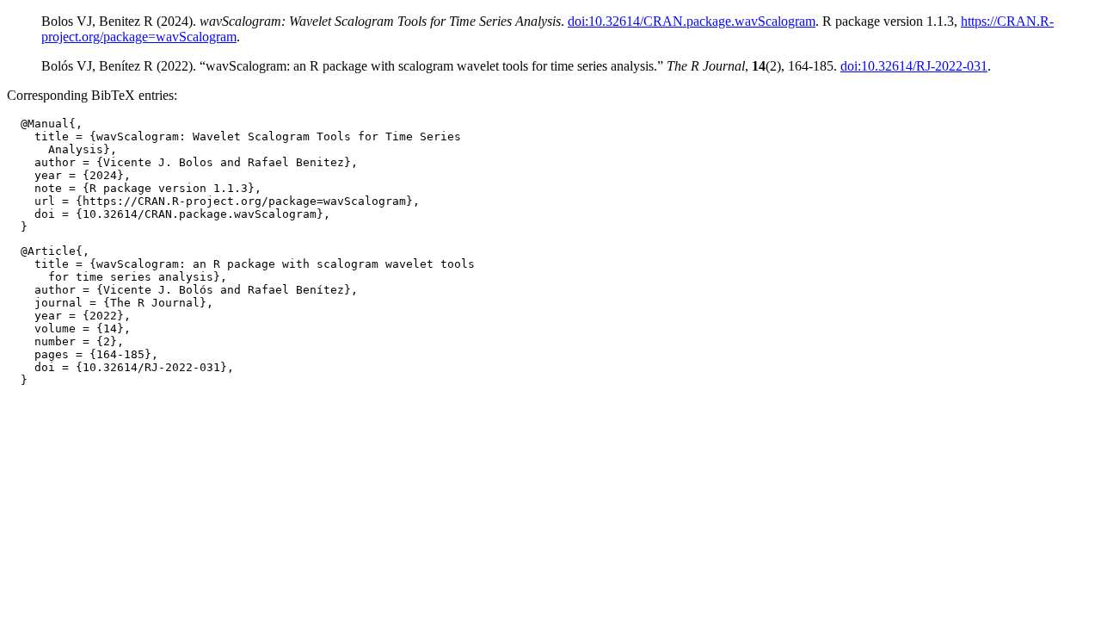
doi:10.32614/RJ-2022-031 (913, 66)
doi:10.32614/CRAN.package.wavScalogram (691, 21)
